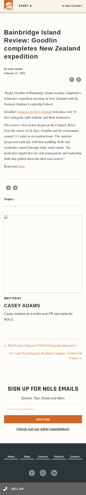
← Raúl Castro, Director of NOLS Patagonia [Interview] (40, 345)
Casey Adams (14, 69)
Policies (59, 456)
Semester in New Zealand (35, 112)
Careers (43, 456)
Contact (75, 456)
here (22, 166)
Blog (27, 456)
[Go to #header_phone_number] (43, 488)
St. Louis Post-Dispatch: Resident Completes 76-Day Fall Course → (46, 355)
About (11, 456)
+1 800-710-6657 (72, 6)
